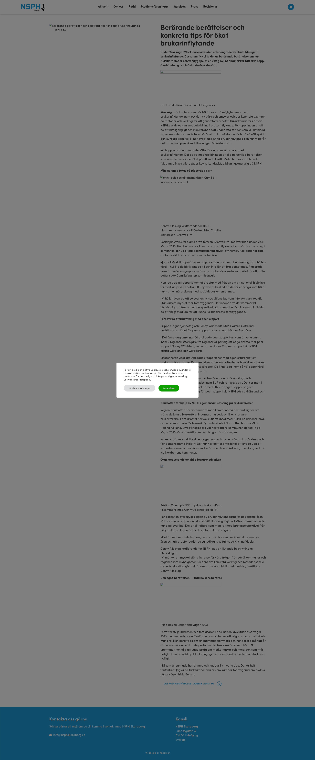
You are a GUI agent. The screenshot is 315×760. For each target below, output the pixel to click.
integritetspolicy (142, 379)
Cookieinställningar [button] (139, 388)
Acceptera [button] (169, 388)
